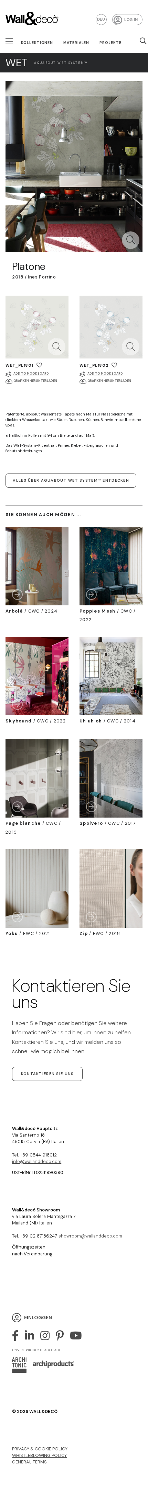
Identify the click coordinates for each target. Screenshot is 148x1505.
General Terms (29, 1462)
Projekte (110, 43)
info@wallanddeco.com (36, 1161)
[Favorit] (39, 365)
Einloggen (38, 1317)
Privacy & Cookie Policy (39, 1449)
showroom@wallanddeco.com (90, 1236)
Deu (101, 19)
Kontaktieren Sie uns (47, 1073)
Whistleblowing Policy (39, 1455)
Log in (131, 20)
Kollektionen (37, 43)
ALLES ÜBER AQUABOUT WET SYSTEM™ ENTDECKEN (71, 480)
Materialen (76, 43)
